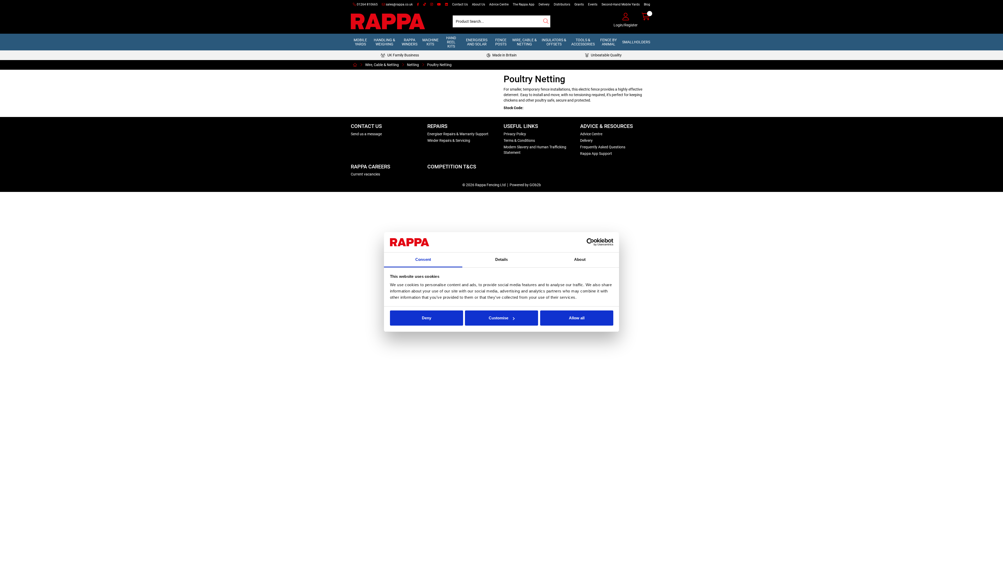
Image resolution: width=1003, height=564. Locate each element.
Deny (426, 318)
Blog (647, 4)
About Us (478, 4)
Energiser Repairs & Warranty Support (457, 134)
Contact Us (460, 4)
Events (592, 4)
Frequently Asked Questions (602, 147)
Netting (413, 65)
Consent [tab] (423, 259)
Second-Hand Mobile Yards (621, 4)
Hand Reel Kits (451, 42)
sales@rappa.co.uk (399, 4)
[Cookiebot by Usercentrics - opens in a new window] (590, 242)
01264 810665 (367, 4)
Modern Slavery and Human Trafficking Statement (535, 150)
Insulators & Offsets (554, 42)
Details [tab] (501, 259)
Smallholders (636, 42)
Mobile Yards (360, 42)
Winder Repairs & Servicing (448, 140)
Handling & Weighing (384, 42)
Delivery (544, 4)
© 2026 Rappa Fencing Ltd (484, 185)
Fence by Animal (608, 42)
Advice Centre (499, 4)
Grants (579, 4)
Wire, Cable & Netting (524, 42)
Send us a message (366, 134)
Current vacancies (365, 174)
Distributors (562, 4)
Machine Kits (430, 42)
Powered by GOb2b (525, 185)
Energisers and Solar (476, 42)
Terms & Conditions (519, 140)
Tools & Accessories (583, 42)
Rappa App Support (596, 153)
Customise (498, 318)
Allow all (577, 318)
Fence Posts (500, 42)
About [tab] (580, 259)
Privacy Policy (515, 134)
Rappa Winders (409, 42)
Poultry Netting (439, 65)
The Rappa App (523, 4)
